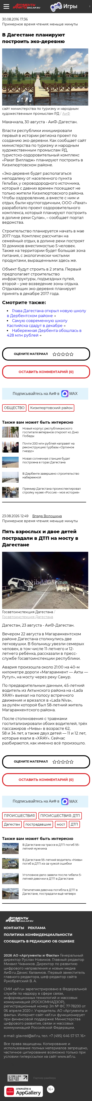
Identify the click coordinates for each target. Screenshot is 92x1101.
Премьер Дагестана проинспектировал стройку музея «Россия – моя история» (51, 490)
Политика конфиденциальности (38, 935)
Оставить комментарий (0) (46, 372)
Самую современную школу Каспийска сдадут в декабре (37, 323)
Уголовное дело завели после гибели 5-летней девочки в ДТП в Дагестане (52, 876)
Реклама (37, 928)
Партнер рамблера (44, 1078)
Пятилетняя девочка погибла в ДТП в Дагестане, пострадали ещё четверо (50, 891)
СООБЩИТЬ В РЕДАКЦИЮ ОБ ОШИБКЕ (39, 941)
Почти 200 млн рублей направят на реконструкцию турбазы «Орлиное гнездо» (48, 447)
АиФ (66, 113)
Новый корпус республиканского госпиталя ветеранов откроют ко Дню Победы (50, 432)
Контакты (14, 928)
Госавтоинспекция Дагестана (27, 617)
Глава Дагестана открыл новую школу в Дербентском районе (46, 313)
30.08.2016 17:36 (15, 19)
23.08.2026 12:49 (15, 516)
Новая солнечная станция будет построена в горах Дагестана (46, 460)
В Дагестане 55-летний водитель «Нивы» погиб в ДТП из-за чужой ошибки (52, 861)
